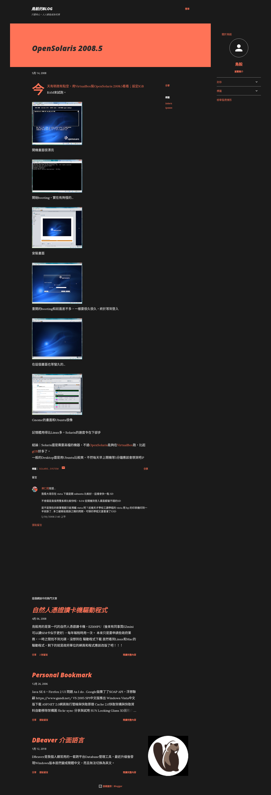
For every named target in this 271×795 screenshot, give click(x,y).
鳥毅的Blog (42, 8)
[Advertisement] (85, 557)
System (168, 107)
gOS (35, 451)
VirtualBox (83, 86)
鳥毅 (239, 64)
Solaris (168, 103)
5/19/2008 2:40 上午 (53, 516)
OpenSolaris (103, 86)
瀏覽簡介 (238, 71)
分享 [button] (167, 85)
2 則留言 (43, 654)
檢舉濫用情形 (224, 100)
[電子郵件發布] (63, 468)
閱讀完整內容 (129, 654)
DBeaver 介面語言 (58, 740)
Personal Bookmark (62, 675)
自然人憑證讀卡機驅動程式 (69, 610)
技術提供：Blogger (112, 786)
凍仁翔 (45, 488)
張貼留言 (37, 525)
